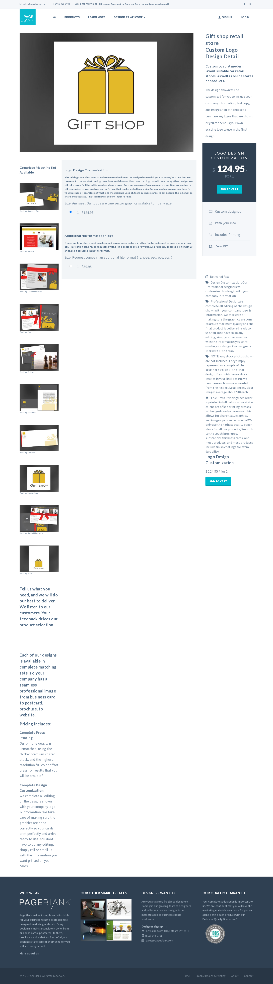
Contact (248, 976)
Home (186, 976)
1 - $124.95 (85, 212)
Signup (226, 17)
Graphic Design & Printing (210, 976)
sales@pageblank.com (34, 4)
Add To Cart (229, 189)
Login (245, 17)
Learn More (96, 17)
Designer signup (152, 926)
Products (72, 17)
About (234, 976)
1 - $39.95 (84, 266)
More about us (29, 953)
